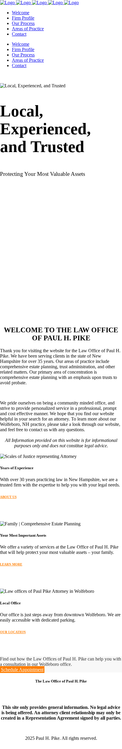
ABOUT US (8, 497)
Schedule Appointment (22, 669)
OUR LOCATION (13, 632)
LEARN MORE (11, 564)
